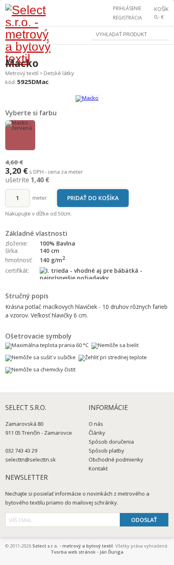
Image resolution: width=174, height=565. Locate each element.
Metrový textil (21, 73)
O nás (96, 423)
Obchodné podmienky (116, 459)
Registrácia (127, 17)
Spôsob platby (106, 450)
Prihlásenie (127, 8)
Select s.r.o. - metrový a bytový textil (72, 546)
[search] (162, 35)
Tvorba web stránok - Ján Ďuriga (87, 552)
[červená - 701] (20, 135)
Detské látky (59, 73)
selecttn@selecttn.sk (30, 459)
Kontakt (98, 468)
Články (97, 432)
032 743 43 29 (21, 450)
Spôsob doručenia (111, 441)
